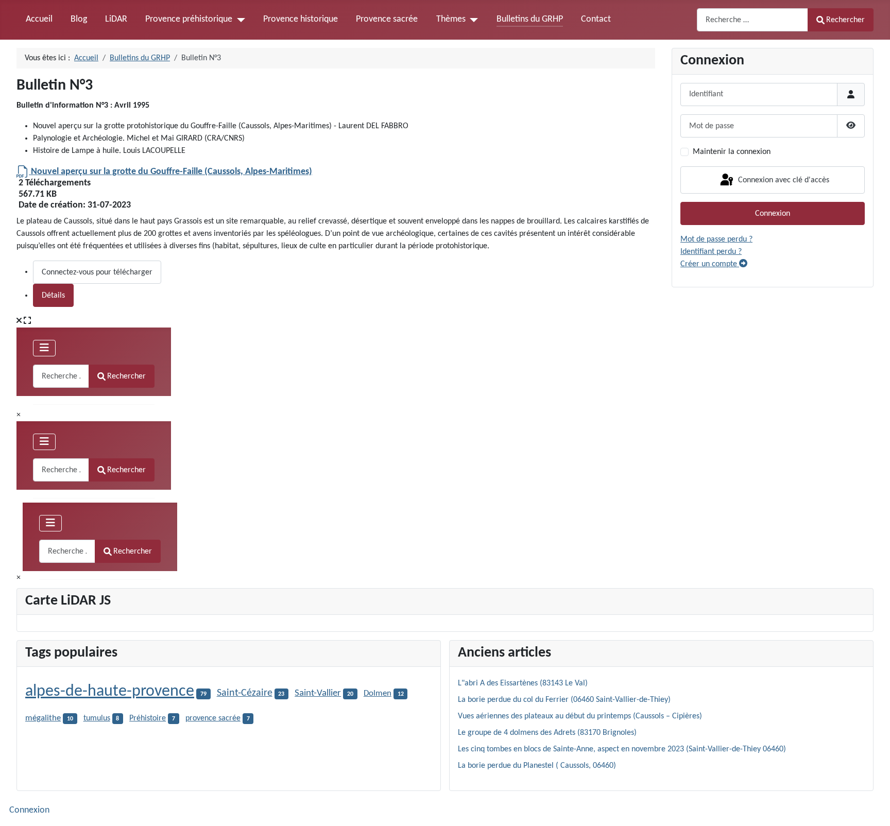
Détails (53, 295)
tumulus (96, 718)
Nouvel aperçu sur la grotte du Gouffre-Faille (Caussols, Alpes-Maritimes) (170, 172)
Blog (79, 19)
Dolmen (377, 693)
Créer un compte (709, 264)
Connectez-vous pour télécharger (97, 272)
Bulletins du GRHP (530, 19)
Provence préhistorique (188, 19)
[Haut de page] (872, 807)
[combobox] (752, 19)
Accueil (39, 19)
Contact (596, 19)
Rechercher (845, 20)
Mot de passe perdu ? (716, 239)
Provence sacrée (387, 19)
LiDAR (116, 19)
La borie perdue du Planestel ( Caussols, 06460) (537, 766)
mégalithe (43, 718)
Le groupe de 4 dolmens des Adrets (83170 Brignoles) (547, 733)
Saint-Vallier (318, 693)
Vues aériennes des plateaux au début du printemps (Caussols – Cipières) (580, 716)
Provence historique (300, 19)
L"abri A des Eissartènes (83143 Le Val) (523, 683)
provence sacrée (213, 718)
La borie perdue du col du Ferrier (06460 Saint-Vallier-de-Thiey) (564, 700)
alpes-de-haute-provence (109, 691)
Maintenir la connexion (732, 152)
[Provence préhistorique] (238, 19)
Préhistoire (147, 718)
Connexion (772, 214)
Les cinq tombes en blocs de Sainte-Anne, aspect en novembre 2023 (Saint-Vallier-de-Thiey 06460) (622, 749)
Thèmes (451, 19)
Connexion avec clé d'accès (782, 180)
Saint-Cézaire (244, 693)
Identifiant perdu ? (711, 252)
